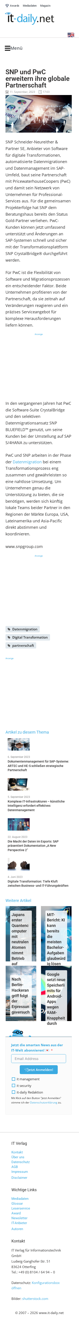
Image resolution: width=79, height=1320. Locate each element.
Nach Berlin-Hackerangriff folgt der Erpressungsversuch (21, 995)
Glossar (17, 1204)
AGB (14, 1167)
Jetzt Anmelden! (40, 1069)
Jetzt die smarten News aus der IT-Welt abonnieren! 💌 (37, 1048)
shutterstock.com (35, 1298)
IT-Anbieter (19, 1223)
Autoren (17, 1229)
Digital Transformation (30, 637)
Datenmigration (27, 461)
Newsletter (19, 1218)
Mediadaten (20, 1199)
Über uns (17, 1157)
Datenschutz (20, 1162)
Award (16, 1213)
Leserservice (20, 1208)
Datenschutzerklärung (43, 1102)
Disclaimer (19, 1178)
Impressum (19, 1172)
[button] (14, 48)
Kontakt (17, 1152)
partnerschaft (23, 645)
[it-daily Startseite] (38, 18)
